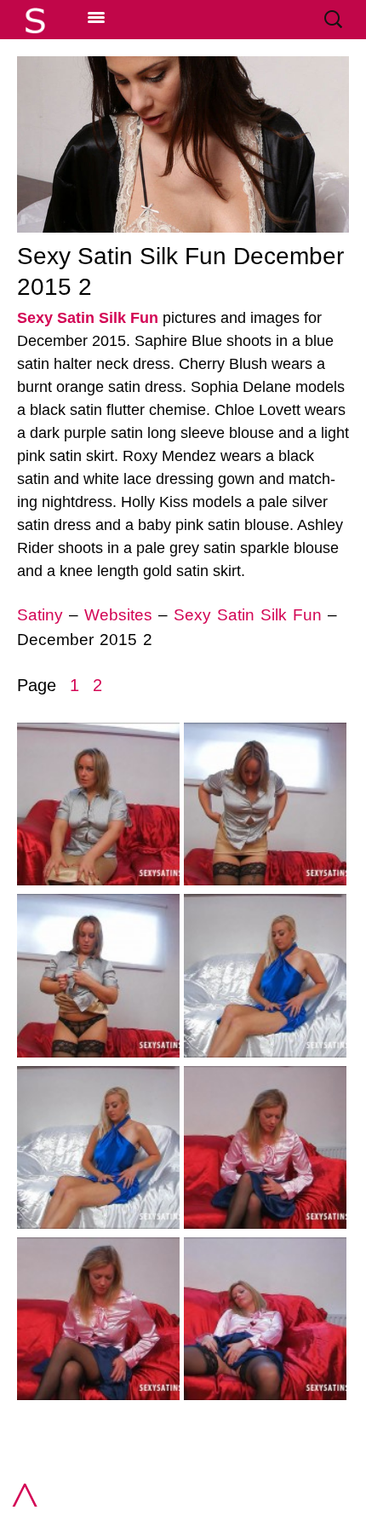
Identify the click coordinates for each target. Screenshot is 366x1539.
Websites (118, 615)
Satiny (40, 615)
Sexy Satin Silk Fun (87, 317)
